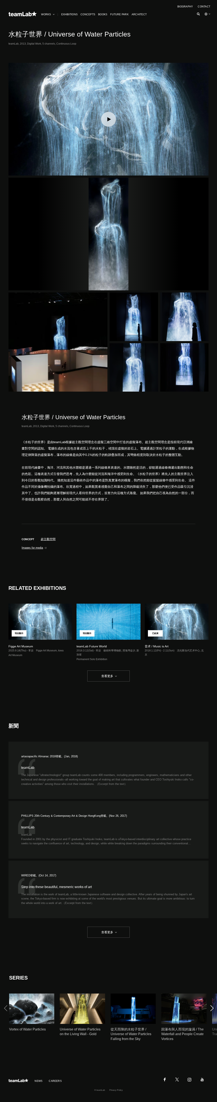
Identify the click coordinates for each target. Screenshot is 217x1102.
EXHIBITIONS (69, 14)
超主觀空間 (48, 539)
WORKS (46, 14)
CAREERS (55, 1081)
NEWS (38, 1081)
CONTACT (204, 6)
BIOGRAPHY (185, 6)
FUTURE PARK (119, 14)
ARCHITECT (139, 14)
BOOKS (102, 14)
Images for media (32, 547)
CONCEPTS (88, 14)
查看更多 (106, 676)
